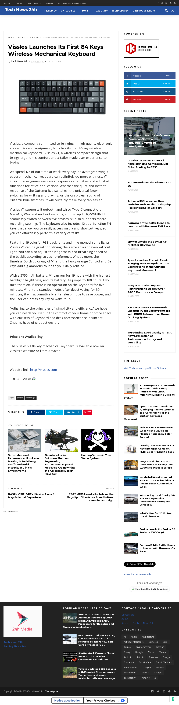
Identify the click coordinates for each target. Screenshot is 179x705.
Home (11, 37)
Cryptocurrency (143, 10)
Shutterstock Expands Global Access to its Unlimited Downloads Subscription (96, 656)
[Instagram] (166, 3)
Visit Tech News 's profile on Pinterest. (145, 368)
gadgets (100, 10)
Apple (134, 636)
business (153, 657)
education (129, 662)
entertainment (131, 667)
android (128, 657)
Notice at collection (67, 700)
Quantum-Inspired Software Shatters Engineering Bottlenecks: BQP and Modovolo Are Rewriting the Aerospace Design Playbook (60, 465)
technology (119, 10)
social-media (130, 672)
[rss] (175, 3)
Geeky (127, 652)
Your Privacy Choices (100, 700)
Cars (165, 641)
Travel (151, 652)
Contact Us (127, 614)
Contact (19, 3)
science (160, 667)
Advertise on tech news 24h (72, 3)
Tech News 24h (13, 642)
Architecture (148, 636)
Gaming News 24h (16, 19)
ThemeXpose (51, 691)
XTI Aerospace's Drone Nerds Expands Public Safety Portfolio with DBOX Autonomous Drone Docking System (149, 391)
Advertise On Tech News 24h (137, 623)
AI (125, 636)
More (85, 10)
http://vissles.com (43, 370)
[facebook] (158, 3)
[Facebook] (152, 691)
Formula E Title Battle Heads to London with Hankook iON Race (157, 548)
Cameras (153, 641)
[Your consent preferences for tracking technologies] (173, 699)
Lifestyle (139, 652)
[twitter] (162, 3)
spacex (145, 672)
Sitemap (49, 3)
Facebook (151, 76)
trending (49, 10)
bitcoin (140, 657)
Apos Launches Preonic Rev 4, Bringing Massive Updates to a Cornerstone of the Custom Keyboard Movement (149, 412)
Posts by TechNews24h (137, 574)
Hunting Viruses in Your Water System (96, 457)
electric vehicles (163, 662)
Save (89, 411)
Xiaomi (162, 652)
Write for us (34, 3)
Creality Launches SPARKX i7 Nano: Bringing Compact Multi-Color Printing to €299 (157, 448)
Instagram (151, 91)
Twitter (151, 84)
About (6, 3)
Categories (68, 10)
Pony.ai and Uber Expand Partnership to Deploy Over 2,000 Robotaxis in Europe (156, 464)
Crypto (127, 646)
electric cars (145, 662)
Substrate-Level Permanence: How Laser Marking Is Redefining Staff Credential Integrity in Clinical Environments (23, 463)
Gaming (160, 646)
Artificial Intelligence (134, 641)
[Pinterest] (170, 3)
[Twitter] (158, 691)
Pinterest (151, 99)
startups (158, 672)
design (166, 657)
